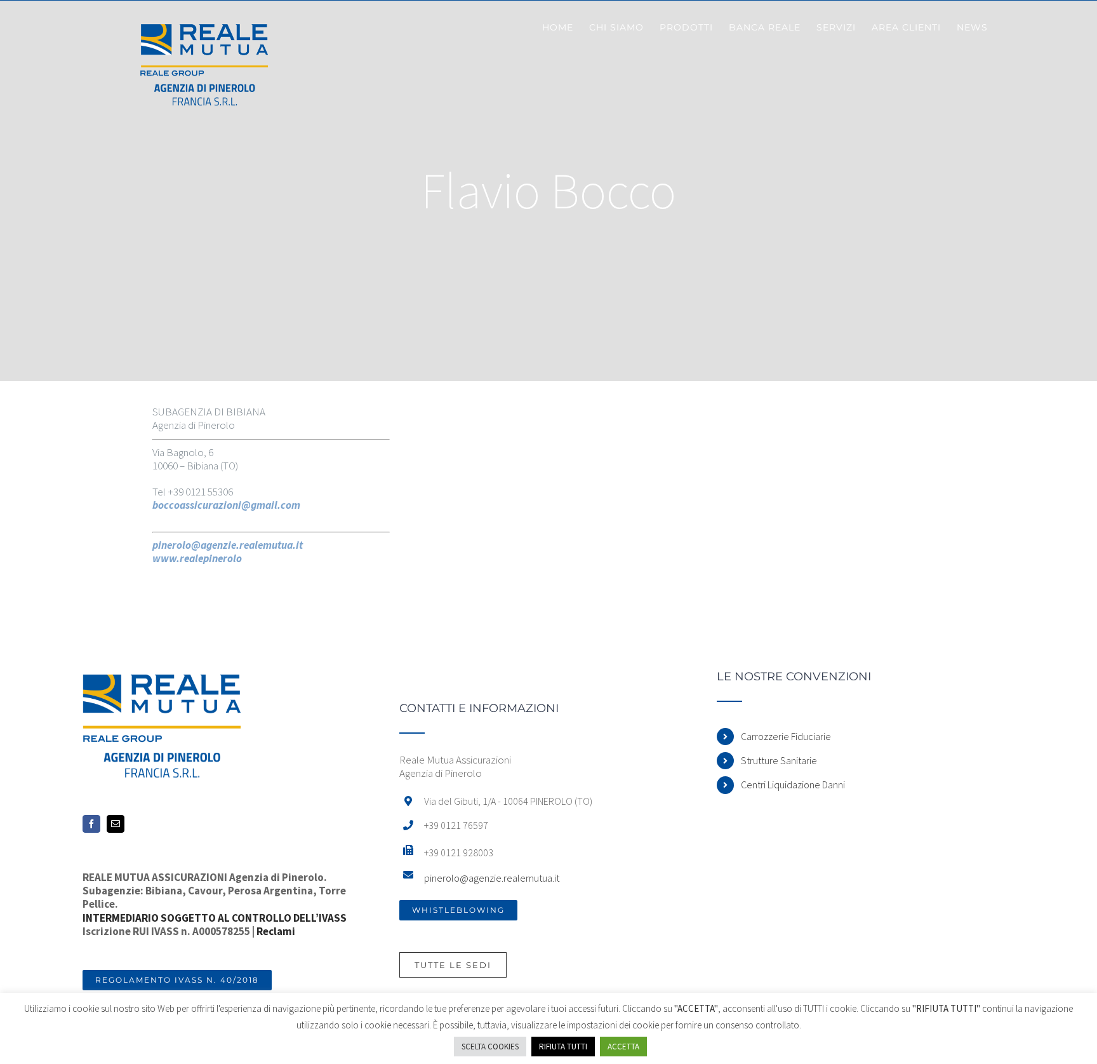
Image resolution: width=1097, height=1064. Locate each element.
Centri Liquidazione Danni (793, 784)
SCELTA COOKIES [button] (490, 1046)
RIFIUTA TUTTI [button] (563, 1046)
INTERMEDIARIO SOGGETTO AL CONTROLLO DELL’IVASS (215, 918)
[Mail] (115, 824)
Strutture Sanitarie (779, 760)
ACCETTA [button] (623, 1046)
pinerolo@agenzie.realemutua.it (491, 878)
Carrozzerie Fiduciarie (786, 736)
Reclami (275, 931)
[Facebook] (91, 824)
